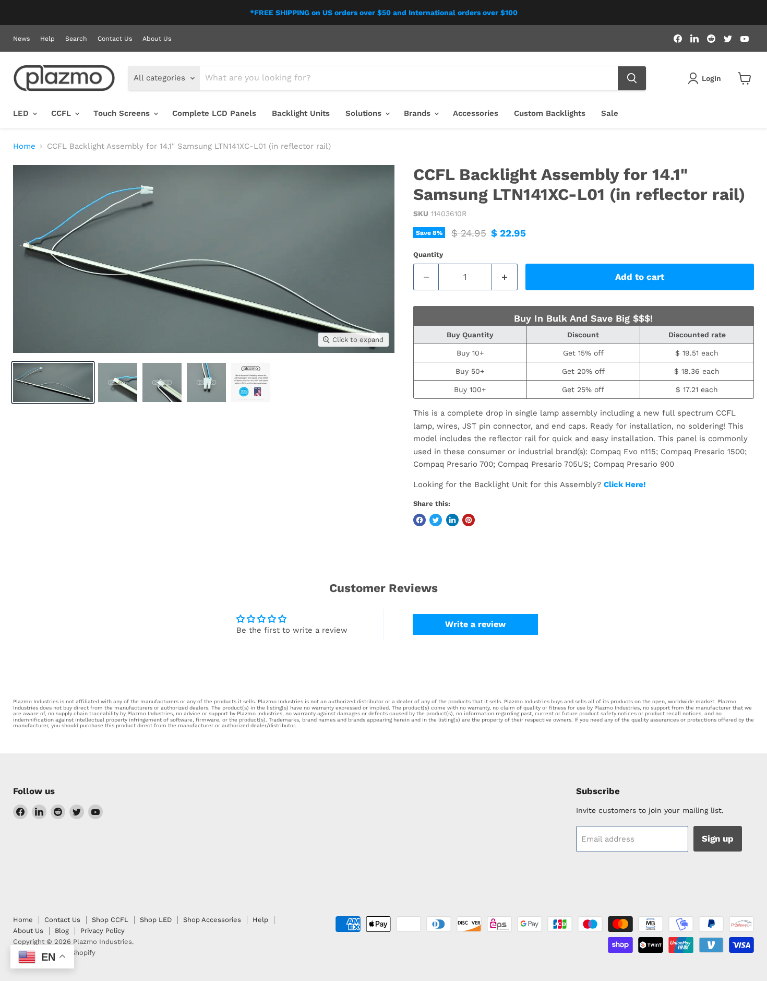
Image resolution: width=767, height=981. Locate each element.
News (21, 38)
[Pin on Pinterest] (468, 520)
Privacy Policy (102, 931)
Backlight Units (301, 113)
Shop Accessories (212, 920)
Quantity (428, 254)
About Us (156, 38)
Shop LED (156, 920)
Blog (62, 931)
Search (76, 38)
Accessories (475, 113)
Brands (418, 113)
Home (24, 146)
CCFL (62, 113)
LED (22, 113)
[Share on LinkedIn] (452, 520)
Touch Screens (122, 113)
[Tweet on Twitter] (435, 520)
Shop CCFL (110, 920)
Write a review (475, 624)
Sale (609, 113)
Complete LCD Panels (214, 113)
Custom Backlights (549, 113)
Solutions (364, 113)
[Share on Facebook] (419, 520)
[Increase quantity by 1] (505, 277)
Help (47, 38)
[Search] (632, 78)
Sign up (718, 838)
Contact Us (115, 38)
